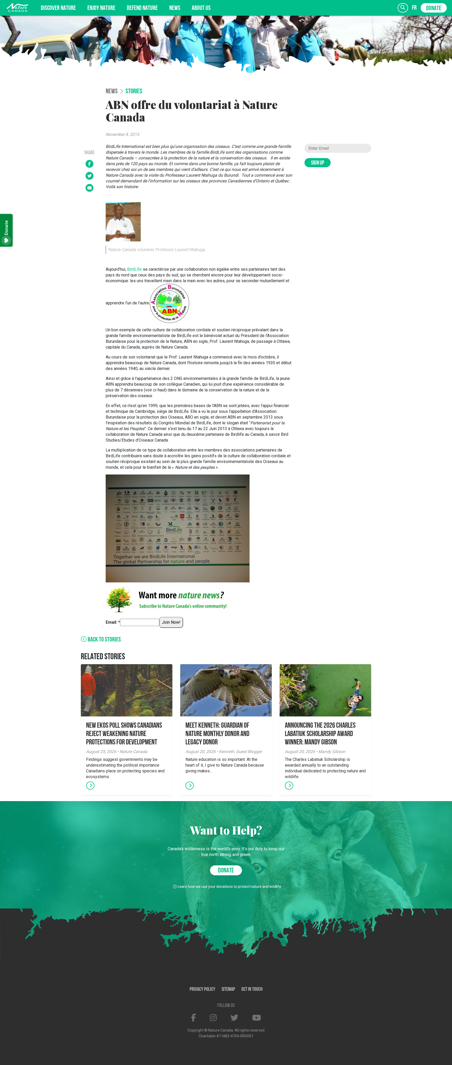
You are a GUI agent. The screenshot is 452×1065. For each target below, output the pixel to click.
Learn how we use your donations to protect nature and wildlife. (230, 886)
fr (414, 8)
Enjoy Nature (101, 8)
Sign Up (317, 163)
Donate (433, 8)
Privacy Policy (202, 989)
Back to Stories (104, 640)
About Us (201, 8)
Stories (134, 92)
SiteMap (228, 989)
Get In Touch (252, 989)
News (174, 8)
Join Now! (171, 622)
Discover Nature (58, 8)
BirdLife (135, 269)
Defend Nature (142, 8)
